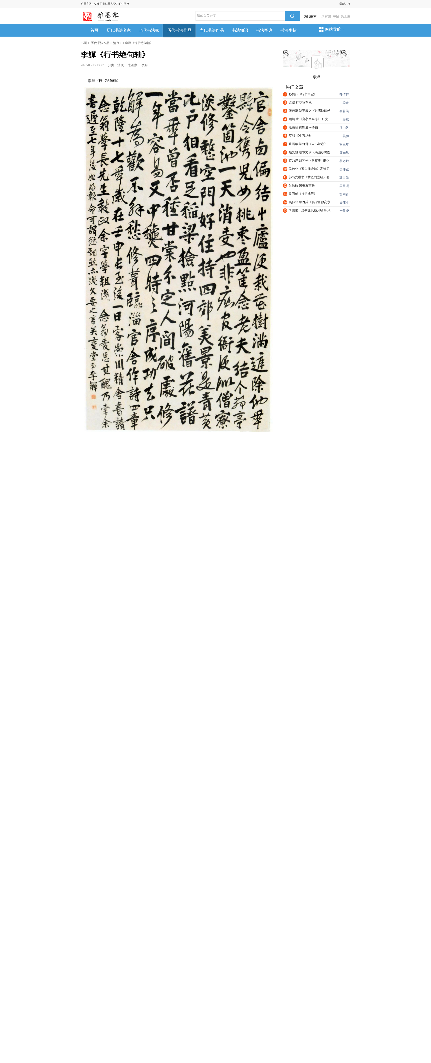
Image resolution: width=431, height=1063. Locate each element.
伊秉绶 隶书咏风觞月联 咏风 (309, 210)
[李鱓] (317, 62)
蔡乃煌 (344, 161)
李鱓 (144, 65)
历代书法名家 (119, 30)
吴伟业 (344, 169)
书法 (105, 3)
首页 (94, 30)
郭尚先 (344, 177)
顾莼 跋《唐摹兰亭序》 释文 (308, 119)
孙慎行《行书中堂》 (303, 94)
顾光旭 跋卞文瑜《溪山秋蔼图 (309, 152)
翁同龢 (344, 194)
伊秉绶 (344, 211)
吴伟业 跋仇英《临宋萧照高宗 (309, 202)
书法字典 (264, 30)
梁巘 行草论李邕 (300, 102)
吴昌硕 (344, 186)
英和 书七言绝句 (300, 135)
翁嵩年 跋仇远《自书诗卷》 (308, 144)
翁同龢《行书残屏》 (303, 194)
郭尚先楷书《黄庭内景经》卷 (309, 177)
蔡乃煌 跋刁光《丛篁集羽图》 (309, 160)
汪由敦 (344, 128)
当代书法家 (149, 30)
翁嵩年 (344, 144)
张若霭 (344, 111)
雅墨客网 (86, 3)
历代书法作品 (179, 30)
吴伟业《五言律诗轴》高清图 (309, 169)
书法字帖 (288, 30)
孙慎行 (344, 94)
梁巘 (346, 103)
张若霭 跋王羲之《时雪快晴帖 (309, 110)
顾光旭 (344, 152)
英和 (346, 136)
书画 (84, 43)
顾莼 (346, 119)
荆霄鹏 (326, 16)
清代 (116, 43)
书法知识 (240, 30)
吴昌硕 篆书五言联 (302, 185)
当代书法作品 (212, 30)
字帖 (336, 16)
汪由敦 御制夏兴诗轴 (303, 127)
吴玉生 (345, 16)
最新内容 (344, 3)
